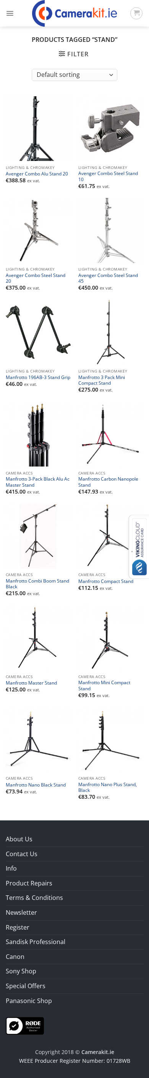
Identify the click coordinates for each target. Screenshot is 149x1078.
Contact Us (21, 854)
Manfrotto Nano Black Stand (36, 785)
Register (17, 927)
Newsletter (21, 912)
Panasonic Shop (29, 1001)
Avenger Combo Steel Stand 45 (108, 278)
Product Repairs (29, 883)
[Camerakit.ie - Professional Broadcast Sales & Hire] (74, 13)
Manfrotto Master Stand (31, 683)
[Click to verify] (25, 1025)
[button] (10, 13)
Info (11, 868)
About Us (19, 839)
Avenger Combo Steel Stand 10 (108, 176)
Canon (15, 956)
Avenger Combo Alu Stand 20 (37, 174)
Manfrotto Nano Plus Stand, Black (107, 787)
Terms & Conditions (34, 897)
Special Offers (25, 986)
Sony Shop (21, 971)
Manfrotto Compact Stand (105, 581)
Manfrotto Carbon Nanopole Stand (108, 481)
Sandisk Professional (35, 942)
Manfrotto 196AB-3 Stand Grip (38, 377)
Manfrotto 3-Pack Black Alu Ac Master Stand (38, 481)
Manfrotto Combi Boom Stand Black (37, 583)
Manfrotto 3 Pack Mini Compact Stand (101, 380)
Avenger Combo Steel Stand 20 (35, 278)
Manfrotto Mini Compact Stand (104, 685)
